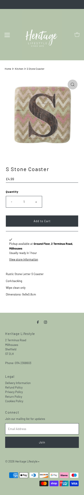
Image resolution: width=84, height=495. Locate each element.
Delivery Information (18, 383)
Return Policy (13, 396)
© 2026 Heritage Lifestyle (21, 461)
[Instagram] (45, 321)
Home (8, 68)
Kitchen (19, 68)
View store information (23, 259)
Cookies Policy (14, 401)
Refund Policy (14, 387)
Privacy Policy (14, 392)
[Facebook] (38, 321)
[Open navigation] (7, 34)
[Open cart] (77, 34)
